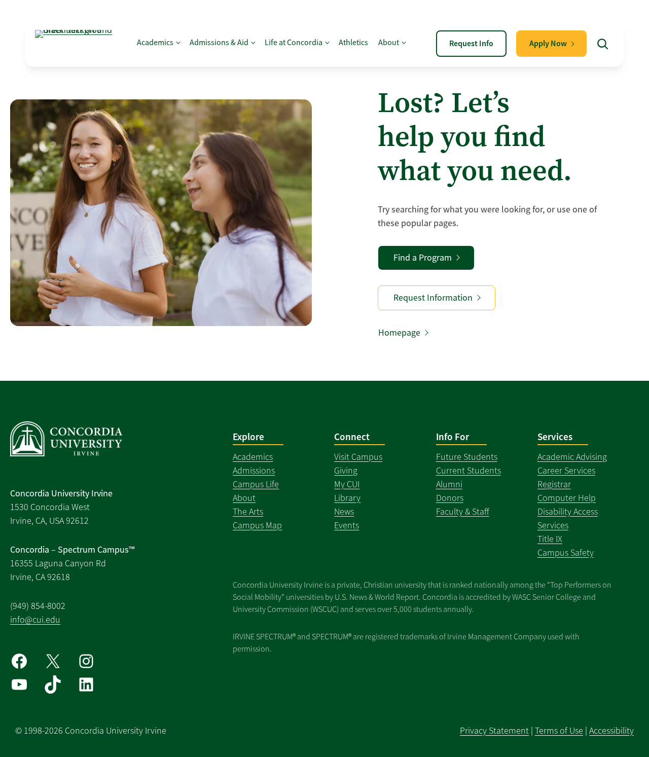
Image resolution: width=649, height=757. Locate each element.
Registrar (554, 484)
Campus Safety (565, 552)
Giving (345, 470)
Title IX (549, 539)
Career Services (566, 470)
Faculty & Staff (462, 511)
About (244, 497)
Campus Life (256, 484)
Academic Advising (572, 456)
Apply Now (548, 43)
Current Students (468, 470)
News (344, 511)
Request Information (433, 297)
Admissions (254, 470)
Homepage (399, 332)
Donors (449, 497)
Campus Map (257, 525)
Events (346, 525)
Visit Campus (358, 456)
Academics (253, 456)
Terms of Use (559, 730)
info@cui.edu (35, 619)
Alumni (449, 484)
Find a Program (422, 257)
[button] (603, 43)
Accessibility (611, 730)
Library (347, 497)
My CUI (346, 484)
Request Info (471, 43)
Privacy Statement (494, 730)
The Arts (248, 511)
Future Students (466, 456)
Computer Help (566, 497)
